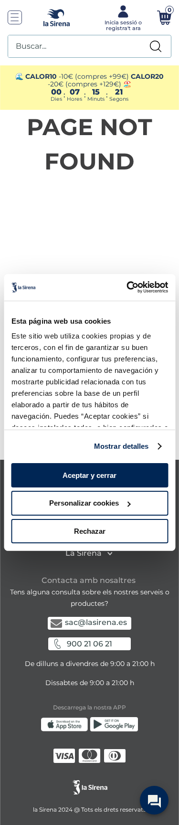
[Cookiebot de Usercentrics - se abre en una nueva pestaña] (127, 287)
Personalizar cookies (84, 503)
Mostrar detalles (121, 446)
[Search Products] (155, 46)
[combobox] (89, 46)
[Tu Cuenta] (122, 17)
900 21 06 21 (89, 643)
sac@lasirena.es (96, 622)
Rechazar (89, 531)
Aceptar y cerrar (89, 475)
